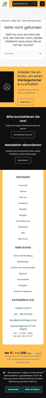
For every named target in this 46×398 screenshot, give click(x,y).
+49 (15, 314)
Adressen (23, 273)
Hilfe (23, 233)
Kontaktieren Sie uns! (23, 134)
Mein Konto (23, 239)
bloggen (23, 215)
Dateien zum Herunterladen (23, 267)
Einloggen (23, 285)
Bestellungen (23, 261)
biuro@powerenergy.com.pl (23, 320)
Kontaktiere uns (23, 221)
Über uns (23, 197)
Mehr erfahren (32, 389)
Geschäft (23, 185)
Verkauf (23, 191)
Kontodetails (23, 279)
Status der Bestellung (23, 255)
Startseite (5, 21)
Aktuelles (23, 209)
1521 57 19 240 (26, 314)
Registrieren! (25, 102)
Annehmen (13, 389)
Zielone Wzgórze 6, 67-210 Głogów (23, 327)
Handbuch (23, 203)
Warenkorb (23, 227)
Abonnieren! (23, 160)
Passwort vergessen (23, 291)
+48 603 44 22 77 (23, 308)
